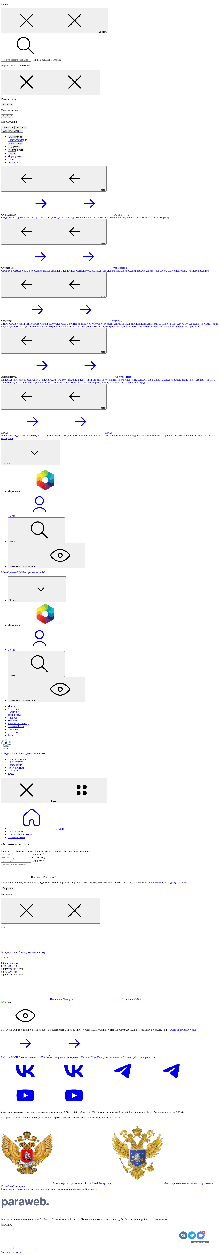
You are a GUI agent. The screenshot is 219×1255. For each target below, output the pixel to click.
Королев (12, 720)
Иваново (12, 717)
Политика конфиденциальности (67, 1189)
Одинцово (13, 729)
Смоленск (13, 732)
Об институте (15, 137)
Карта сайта (91, 1189)
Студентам (14, 146)
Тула (10, 735)
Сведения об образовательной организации (25, 1189)
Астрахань (13, 709)
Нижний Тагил (16, 726)
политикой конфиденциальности (169, 882)
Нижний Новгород (18, 723)
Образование (15, 143)
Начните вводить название (46, 59)
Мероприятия (15, 156)
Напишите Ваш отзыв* (43, 877)
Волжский (13, 712)
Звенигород (14, 714)
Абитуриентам (16, 150)
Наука (12, 153)
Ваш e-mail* (38, 860)
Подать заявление (17, 139)
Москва (12, 706)
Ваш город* (38, 854)
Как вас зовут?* (40, 857)
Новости (12, 159)
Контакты (13, 162)
